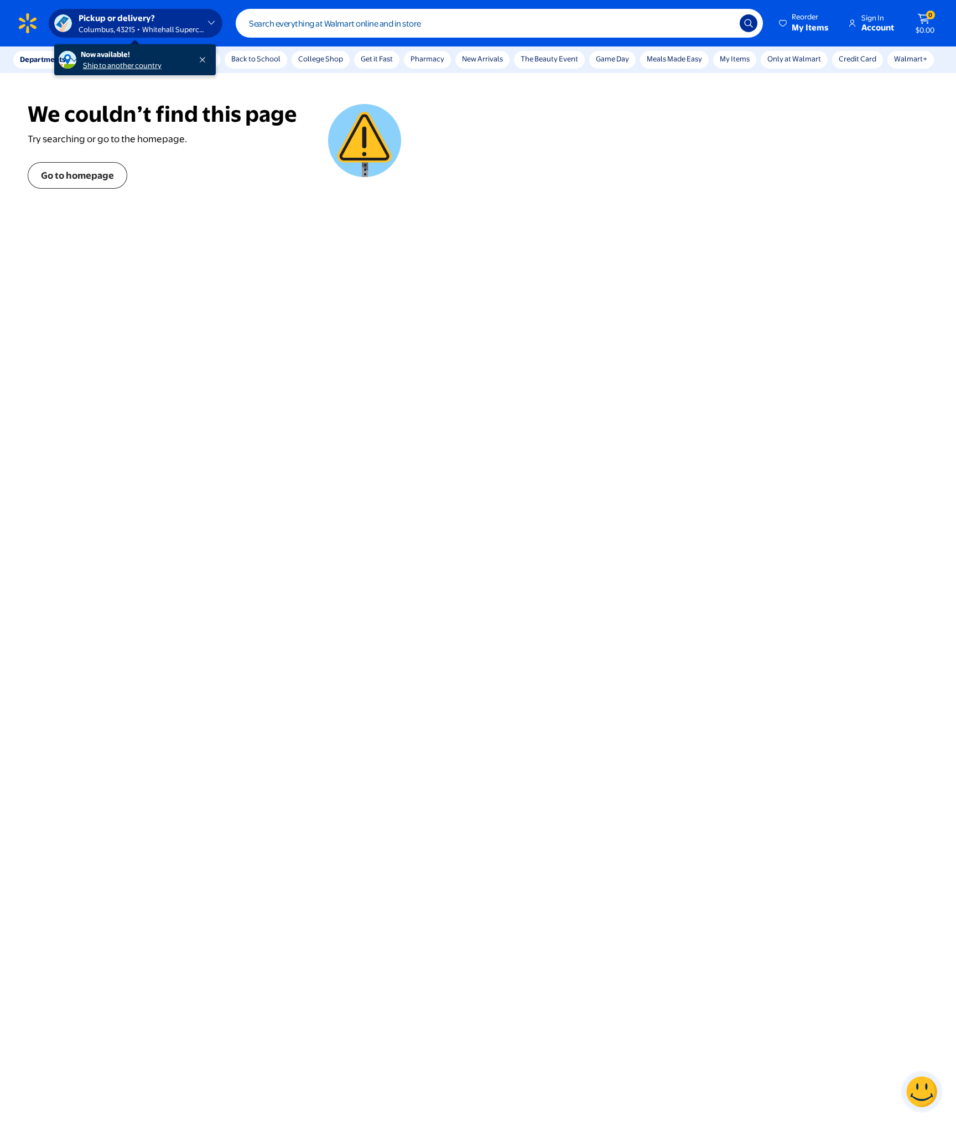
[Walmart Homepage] (27, 23)
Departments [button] (42, 59)
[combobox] (499, 23)
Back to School (255, 58)
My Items (735, 58)
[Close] (204, 59)
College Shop (320, 58)
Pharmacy (427, 58)
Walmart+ (910, 58)
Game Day (612, 58)
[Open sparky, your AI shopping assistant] (921, 1091)
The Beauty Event (549, 58)
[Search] (748, 23)
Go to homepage (77, 175)
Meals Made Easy (674, 58)
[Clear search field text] (723, 23)
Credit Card (857, 58)
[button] (804, 23)
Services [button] (111, 59)
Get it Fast (377, 58)
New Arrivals (482, 58)
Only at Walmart (794, 58)
